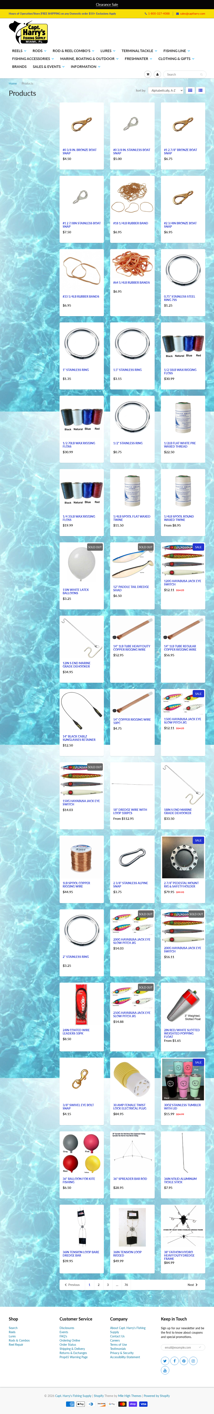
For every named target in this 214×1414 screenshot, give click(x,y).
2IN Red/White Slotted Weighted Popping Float (182, 1033)
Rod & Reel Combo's (71, 51)
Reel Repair (16, 1344)
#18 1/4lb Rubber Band (130, 223)
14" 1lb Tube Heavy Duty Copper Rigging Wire (131, 647)
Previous (74, 1285)
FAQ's (63, 1336)
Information (83, 66)
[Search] (201, 74)
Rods (37, 51)
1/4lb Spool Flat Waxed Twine (131, 518)
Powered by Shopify (157, 1396)
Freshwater (136, 58)
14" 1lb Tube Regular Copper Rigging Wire (180, 647)
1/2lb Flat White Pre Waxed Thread (180, 444)
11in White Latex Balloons (76, 591)
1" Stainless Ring (76, 370)
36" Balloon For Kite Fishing (79, 1180)
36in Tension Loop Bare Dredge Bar (81, 1253)
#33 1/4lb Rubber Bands (81, 296)
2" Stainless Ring (76, 956)
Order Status (68, 1344)
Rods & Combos (19, 1340)
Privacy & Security (122, 1353)
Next (191, 1285)
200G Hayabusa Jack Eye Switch (182, 949)
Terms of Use (118, 1344)
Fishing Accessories (31, 58)
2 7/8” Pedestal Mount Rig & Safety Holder (181, 884)
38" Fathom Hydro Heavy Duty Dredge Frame (179, 1255)
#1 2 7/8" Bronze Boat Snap (180, 151)
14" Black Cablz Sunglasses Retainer (79, 738)
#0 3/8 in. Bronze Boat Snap (80, 151)
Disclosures (67, 1328)
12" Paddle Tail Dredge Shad (131, 588)
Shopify (99, 1396)
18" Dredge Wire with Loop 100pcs (130, 811)
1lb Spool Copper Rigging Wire (76, 884)
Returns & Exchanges (73, 1353)
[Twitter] (165, 1361)
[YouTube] (165, 1370)
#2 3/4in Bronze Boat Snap (180, 224)
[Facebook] (174, 1361)
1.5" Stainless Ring (127, 370)
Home (13, 83)
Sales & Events (47, 66)
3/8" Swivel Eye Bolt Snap (78, 1106)
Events (64, 1332)
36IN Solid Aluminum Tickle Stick (180, 1180)
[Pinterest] (184, 1361)
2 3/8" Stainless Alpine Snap (130, 884)
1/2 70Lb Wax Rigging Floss (79, 444)
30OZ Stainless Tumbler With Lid (182, 1106)
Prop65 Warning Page (74, 1357)
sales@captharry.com (192, 13)
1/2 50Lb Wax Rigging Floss (180, 371)
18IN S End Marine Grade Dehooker (178, 811)
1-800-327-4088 (159, 13)
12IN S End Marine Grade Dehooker (76, 664)
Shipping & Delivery (72, 1348)
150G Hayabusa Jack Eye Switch (81, 802)
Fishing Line (174, 51)
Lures (106, 51)
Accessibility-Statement (125, 1357)
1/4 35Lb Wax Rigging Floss (79, 518)
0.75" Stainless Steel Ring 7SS (179, 298)
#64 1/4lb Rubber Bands (131, 282)
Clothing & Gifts (174, 58)
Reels (17, 51)
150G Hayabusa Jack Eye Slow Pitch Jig (182, 720)
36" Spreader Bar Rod (130, 1179)
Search (13, 1328)
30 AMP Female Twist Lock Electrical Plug (129, 1106)
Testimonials (118, 1348)
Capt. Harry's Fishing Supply (73, 1396)
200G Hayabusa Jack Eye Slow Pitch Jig (131, 941)
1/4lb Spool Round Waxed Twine (179, 518)
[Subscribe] (200, 1347)
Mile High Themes (129, 1396)
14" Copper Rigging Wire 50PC (132, 721)
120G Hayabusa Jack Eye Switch (182, 582)
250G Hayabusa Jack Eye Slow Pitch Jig (131, 1014)
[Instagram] (193, 1361)
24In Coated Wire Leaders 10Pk (76, 1031)
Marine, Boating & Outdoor (87, 58)
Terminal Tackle (137, 51)
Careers (115, 1340)
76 (126, 1285)
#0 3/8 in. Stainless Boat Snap (131, 151)
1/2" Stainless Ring (128, 443)
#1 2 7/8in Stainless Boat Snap (82, 224)
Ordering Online (70, 1340)
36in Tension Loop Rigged (127, 1253)
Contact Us (117, 1336)
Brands (19, 66)
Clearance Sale (107, 4)
